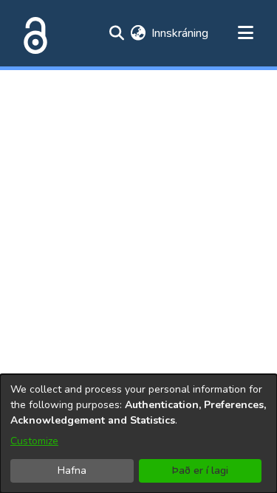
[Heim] (32, 33)
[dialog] (138, 433)
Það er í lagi (200, 470)
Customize (34, 441)
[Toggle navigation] (245, 33)
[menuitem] (138, 33)
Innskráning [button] (180, 33)
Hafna (72, 470)
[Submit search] (116, 33)
